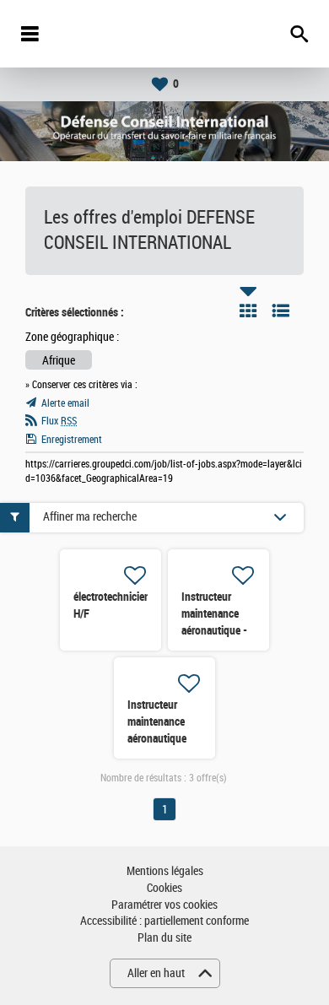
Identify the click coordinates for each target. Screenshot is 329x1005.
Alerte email (65, 403)
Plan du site (164, 938)
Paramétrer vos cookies (164, 905)
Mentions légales (165, 871)
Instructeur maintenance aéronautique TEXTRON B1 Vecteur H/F (157, 738)
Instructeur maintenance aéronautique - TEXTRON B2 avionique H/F (214, 630)
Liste (281, 310)
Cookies (164, 888)
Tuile (248, 310)
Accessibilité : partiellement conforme (164, 921)
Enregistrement (71, 440)
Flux (59, 421)
